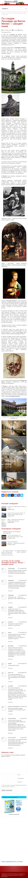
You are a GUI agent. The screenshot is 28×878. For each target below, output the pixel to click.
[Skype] (21, 495)
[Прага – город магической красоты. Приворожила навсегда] (3, 523)
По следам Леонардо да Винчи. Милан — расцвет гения (13, 22)
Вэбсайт (20, 782)
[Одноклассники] (6, 495)
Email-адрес (21, 778)
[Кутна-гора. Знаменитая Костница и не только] (3, 508)
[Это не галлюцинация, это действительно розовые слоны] (3, 537)
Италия (15, 30)
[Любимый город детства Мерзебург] (1, 531)
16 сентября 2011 (7, 30)
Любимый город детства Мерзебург (12, 531)
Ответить (10, 576)
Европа (21, 30)
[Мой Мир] (9, 495)
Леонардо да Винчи (6, 32)
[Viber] (18, 495)
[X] (12, 495)
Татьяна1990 (12, 737)
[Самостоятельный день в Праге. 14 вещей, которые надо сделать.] (3, 515)
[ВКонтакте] (2, 495)
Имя (19, 774)
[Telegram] (15, 495)
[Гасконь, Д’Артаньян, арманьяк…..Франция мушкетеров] (3, 543)
